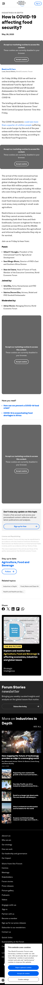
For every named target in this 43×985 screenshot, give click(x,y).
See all (37, 727)
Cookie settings (23, 979)
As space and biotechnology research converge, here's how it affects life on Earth (25, 820)
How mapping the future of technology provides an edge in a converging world (20, 757)
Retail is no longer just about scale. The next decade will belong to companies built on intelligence (26, 797)
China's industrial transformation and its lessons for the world (25, 807)
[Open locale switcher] (3, 980)
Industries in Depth (12, 13)
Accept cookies (21, 59)
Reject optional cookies (23, 967)
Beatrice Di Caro (9, 69)
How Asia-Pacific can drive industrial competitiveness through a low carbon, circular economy (26, 786)
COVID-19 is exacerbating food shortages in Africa (18, 414)
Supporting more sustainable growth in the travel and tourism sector (25, 774)
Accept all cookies (23, 973)
